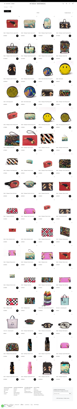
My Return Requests (17, 392)
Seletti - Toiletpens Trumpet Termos (44, 353)
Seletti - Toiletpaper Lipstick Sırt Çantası (10, 78)
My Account (15, 388)
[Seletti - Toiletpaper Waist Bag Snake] (29, 321)
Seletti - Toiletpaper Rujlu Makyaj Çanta (45, 101)
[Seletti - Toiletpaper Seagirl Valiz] (64, 367)
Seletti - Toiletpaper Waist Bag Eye (62, 330)
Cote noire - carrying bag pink (8, 330)
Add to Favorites (19, 16)
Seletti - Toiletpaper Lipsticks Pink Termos (28, 376)
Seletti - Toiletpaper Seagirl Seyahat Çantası (28, 55)
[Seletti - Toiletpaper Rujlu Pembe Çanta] (29, 206)
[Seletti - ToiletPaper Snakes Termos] (29, 344)
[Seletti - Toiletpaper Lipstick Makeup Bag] (64, 344)
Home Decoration (6, 388)
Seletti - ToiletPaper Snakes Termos (27, 353)
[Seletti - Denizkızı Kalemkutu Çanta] (29, 229)
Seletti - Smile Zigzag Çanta (8, 101)
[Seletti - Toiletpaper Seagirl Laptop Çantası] (29, 23)
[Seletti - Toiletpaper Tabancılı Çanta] (29, 138)
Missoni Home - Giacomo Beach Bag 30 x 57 (46, 307)
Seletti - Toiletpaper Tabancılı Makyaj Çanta (11, 124)
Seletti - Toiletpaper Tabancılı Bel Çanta (10, 193)
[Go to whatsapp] (2, 406)
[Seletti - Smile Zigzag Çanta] (12, 92)
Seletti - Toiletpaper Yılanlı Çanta (9, 147)
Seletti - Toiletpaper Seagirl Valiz (61, 376)
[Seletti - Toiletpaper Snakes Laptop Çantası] (47, 46)
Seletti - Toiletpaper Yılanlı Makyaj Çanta (63, 101)
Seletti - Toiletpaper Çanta (8, 307)
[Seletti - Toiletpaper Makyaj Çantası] (47, 229)
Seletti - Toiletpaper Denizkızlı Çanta (62, 147)
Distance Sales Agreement (37, 391)
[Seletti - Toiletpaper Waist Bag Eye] (64, 321)
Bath (4, 391)
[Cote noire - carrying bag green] (64, 298)
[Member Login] (66, 3)
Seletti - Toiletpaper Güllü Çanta (9, 216)
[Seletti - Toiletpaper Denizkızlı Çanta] (64, 138)
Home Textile (6, 392)
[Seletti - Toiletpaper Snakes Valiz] (64, 46)
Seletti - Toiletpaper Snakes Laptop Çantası (46, 55)
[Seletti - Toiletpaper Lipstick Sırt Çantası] (12, 69)
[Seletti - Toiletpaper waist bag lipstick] (47, 321)
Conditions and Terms (27, 391)
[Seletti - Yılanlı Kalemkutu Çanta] (64, 206)
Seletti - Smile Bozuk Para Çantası (44, 124)
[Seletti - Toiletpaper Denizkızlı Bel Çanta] (29, 183)
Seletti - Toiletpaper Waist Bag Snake (27, 330)
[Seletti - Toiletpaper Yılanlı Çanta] (12, 138)
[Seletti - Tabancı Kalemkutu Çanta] (12, 229)
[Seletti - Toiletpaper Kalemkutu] (29, 275)
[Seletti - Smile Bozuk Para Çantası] (47, 115)
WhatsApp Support (27, 388)
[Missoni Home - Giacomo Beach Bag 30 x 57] (47, 298)
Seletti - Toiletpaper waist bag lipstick (45, 330)
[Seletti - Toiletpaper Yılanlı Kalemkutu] (47, 275)
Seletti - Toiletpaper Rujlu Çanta (44, 193)
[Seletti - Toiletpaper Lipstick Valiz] (47, 367)
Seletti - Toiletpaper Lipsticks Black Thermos (11, 376)
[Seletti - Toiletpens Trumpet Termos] (47, 344)
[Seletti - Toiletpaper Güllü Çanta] (12, 206)
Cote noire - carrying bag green (61, 307)
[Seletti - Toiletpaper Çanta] (47, 252)
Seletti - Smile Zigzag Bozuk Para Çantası (63, 124)
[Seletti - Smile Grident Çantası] (29, 92)
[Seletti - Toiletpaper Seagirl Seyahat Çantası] (29, 46)
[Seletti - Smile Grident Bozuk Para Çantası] (47, 69)
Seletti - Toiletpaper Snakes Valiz (61, 55)
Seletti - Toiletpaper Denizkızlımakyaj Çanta (28, 124)
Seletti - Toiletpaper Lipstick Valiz (44, 376)
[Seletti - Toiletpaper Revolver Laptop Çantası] (12, 23)
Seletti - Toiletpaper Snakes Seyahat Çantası (11, 55)
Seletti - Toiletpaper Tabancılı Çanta (27, 147)
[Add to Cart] (17, 36)
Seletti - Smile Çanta (59, 78)
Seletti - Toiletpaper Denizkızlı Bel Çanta (27, 193)
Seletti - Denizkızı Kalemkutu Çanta (27, 239)
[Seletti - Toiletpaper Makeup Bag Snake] (12, 344)
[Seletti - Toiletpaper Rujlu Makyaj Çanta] (47, 92)
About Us (35, 388)
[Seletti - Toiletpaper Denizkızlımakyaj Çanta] (29, 115)
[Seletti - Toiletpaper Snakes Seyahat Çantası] (12, 46)
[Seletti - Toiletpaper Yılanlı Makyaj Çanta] (64, 92)
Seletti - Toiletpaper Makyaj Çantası (44, 239)
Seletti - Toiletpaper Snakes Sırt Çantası (27, 78)
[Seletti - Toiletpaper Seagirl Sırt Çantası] (47, 23)
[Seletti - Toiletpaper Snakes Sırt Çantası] (29, 69)
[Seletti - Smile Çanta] (64, 69)
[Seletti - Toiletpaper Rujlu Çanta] (47, 183)
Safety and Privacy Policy (37, 392)
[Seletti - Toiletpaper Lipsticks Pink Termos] (29, 367)
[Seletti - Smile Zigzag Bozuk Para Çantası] (64, 115)
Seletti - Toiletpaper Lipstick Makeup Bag (63, 353)
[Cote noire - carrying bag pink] (12, 321)
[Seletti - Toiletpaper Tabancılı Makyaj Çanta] (12, 115)
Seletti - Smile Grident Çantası (26, 101)
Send (70, 393)
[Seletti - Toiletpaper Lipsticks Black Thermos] (12, 367)
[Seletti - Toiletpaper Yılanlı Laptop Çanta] (64, 161)
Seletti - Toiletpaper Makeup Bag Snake (10, 353)
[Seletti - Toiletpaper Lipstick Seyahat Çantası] (64, 23)
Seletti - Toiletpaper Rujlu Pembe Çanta (27, 216)
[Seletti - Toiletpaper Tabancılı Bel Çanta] (12, 183)
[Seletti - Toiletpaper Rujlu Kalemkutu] (64, 275)
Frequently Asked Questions (28, 392)
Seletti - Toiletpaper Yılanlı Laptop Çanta (63, 170)
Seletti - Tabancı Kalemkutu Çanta (9, 239)
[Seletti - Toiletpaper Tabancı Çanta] (64, 252)
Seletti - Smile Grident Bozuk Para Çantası (46, 78)
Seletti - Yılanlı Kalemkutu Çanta (61, 216)
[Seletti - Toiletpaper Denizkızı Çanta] (12, 275)
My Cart (15, 391)
